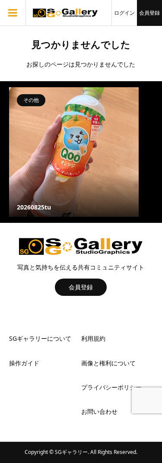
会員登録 (149, 12)
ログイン (124, 12)
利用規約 (93, 338)
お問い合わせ (99, 411)
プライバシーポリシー (111, 387)
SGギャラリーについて (40, 338)
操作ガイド (24, 363)
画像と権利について (108, 363)
